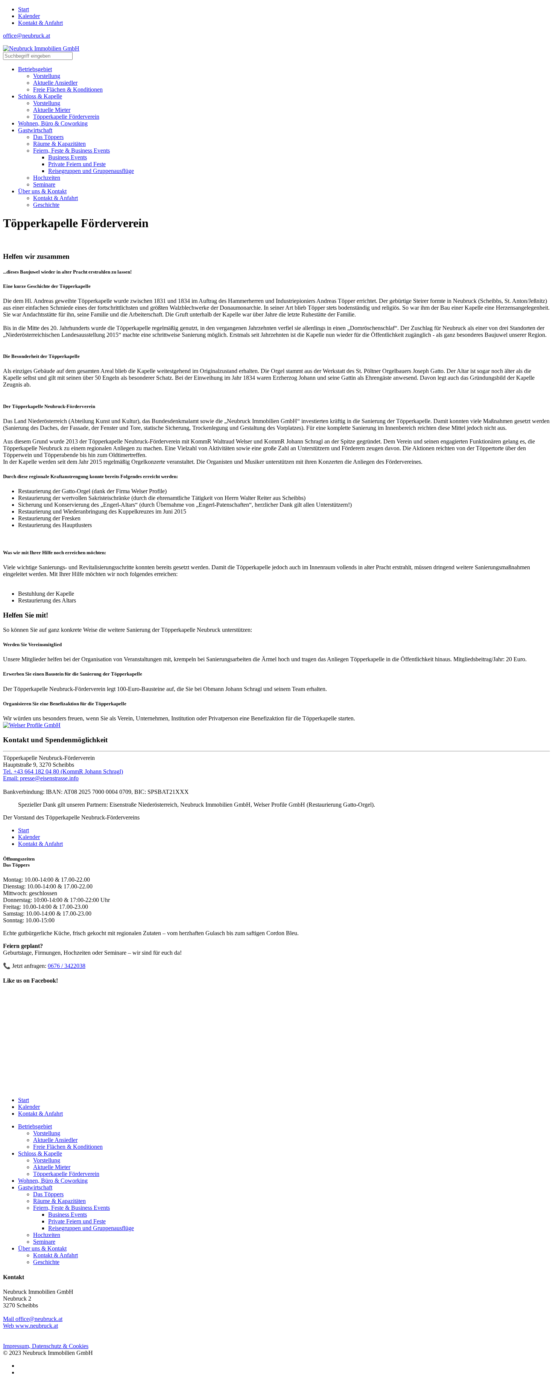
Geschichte (46, 1262)
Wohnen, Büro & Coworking (53, 1180)
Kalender (29, 16)
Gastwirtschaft (35, 1187)
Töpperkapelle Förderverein (66, 1174)
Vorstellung (46, 1133)
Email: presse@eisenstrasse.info (41, 778)
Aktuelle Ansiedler (55, 1140)
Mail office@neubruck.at (32, 1319)
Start (23, 9)
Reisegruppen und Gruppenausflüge (91, 1228)
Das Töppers (48, 1194)
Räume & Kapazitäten (59, 1201)
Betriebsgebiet (35, 1126)
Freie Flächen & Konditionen (68, 1147)
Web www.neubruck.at (30, 1325)
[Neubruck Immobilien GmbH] (41, 48)
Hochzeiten (46, 1235)
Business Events (67, 1214)
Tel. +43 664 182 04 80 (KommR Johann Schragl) (63, 771)
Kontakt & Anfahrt (40, 23)
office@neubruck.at (26, 35)
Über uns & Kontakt (42, 1248)
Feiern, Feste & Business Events (71, 1208)
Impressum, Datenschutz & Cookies (45, 1346)
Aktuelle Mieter (51, 1167)
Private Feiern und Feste (77, 1221)
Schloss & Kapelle (40, 1153)
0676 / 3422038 (66, 966)
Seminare (44, 1241)
